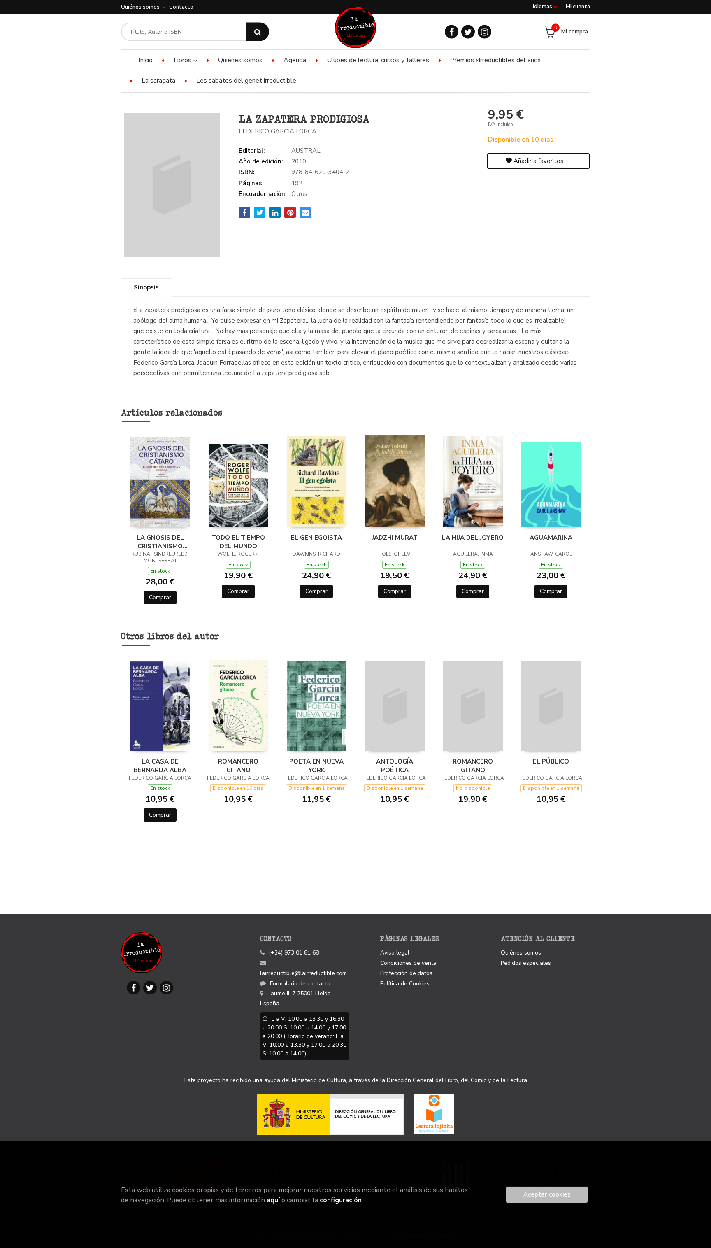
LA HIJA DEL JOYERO (473, 537)
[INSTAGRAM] (484, 32)
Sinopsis (146, 287)
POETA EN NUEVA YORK (316, 765)
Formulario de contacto (300, 983)
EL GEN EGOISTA (316, 537)
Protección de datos (406, 973)
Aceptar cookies (547, 1194)
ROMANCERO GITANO (238, 765)
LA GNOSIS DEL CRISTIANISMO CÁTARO (160, 541)
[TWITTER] (468, 32)
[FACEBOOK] (451, 32)
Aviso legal (394, 953)
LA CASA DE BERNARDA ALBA (160, 765)
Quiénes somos (140, 7)
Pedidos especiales (526, 963)
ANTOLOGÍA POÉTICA (394, 765)
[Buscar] (257, 32)
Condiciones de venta (408, 963)
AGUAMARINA (551, 537)
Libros (183, 60)
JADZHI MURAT (395, 537)
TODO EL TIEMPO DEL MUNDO (238, 541)
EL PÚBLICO (551, 761)
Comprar (160, 597)
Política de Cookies (405, 983)
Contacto (181, 7)
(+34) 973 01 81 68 (294, 953)
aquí (273, 1200)
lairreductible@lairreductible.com (303, 973)
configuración (341, 1200)
